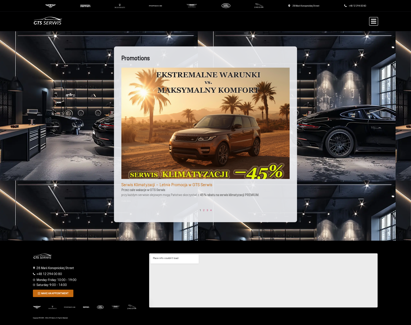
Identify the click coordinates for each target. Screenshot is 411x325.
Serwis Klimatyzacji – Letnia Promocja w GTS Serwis (166, 185)
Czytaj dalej (126, 201)
